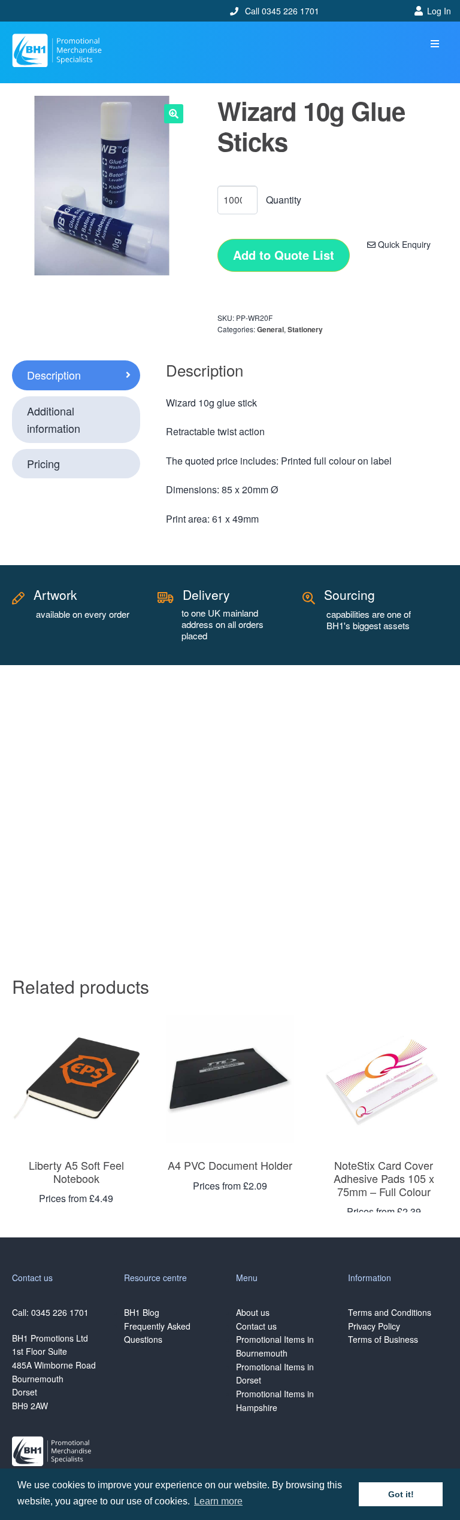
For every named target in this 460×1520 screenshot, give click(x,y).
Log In (439, 11)
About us (253, 1312)
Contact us (256, 1326)
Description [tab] (54, 375)
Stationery (305, 329)
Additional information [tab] (53, 419)
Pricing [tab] (43, 463)
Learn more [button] (218, 1501)
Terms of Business (383, 1339)
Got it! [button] (401, 1494)
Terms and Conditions (389, 1312)
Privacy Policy (374, 1326)
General (270, 329)
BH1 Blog (141, 1312)
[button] (434, 44)
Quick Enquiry (403, 244)
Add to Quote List (283, 254)
